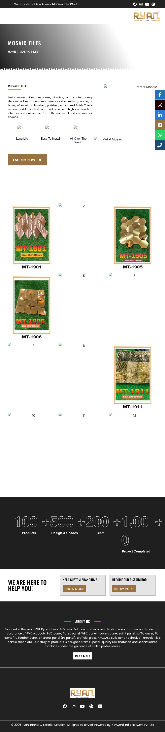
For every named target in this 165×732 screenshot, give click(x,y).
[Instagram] (141, 4)
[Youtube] (147, 4)
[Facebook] (135, 4)
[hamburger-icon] (8, 16)
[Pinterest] (153, 4)
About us (82, 621)
